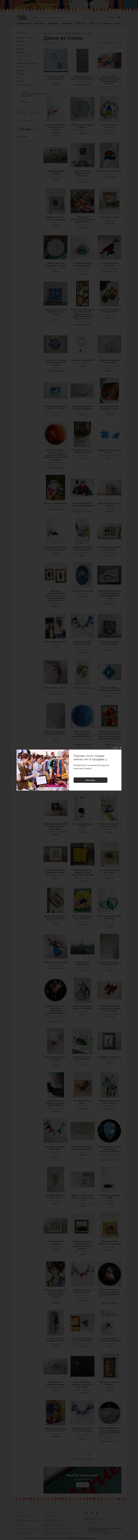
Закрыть (116, 748)
